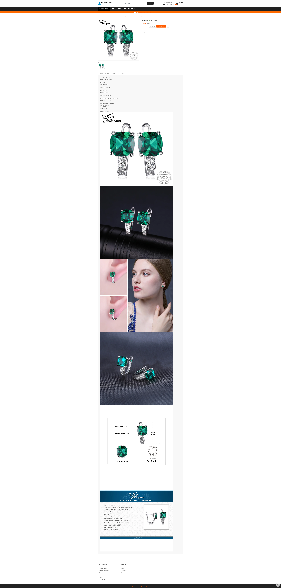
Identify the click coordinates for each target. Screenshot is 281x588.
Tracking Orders (125, 575)
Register (172, 4)
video (123, 73)
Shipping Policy (102, 575)
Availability (145, 20)
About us (123, 568)
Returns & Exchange (104, 570)
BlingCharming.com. (144, 586)
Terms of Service (103, 568)
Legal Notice (102, 579)
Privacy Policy (102, 573)
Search (123, 573)
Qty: (143, 26)
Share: (143, 32)
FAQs (100, 577)
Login (167, 4)
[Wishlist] (168, 26)
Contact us (123, 570)
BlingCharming (129, 586)
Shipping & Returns (112, 73)
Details (100, 73)
